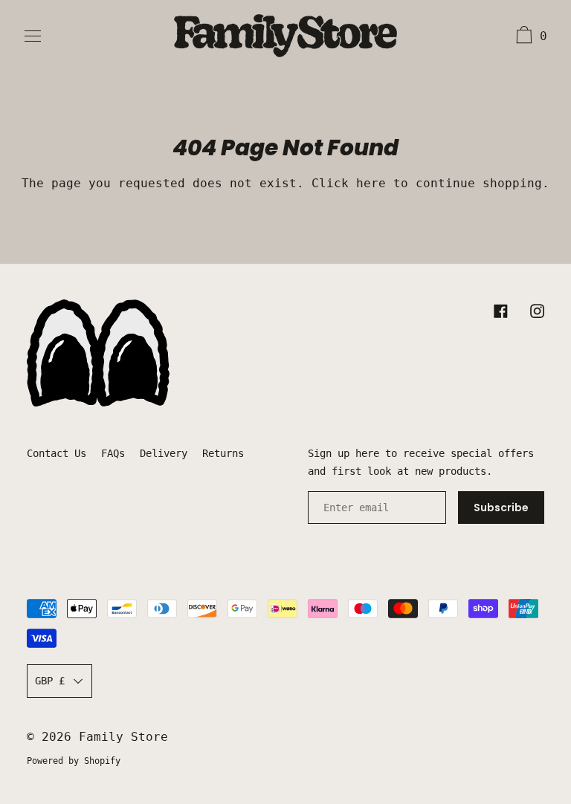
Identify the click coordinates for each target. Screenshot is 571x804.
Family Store (123, 737)
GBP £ (50, 681)
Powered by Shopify (73, 761)
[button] (530, 37)
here (371, 183)
